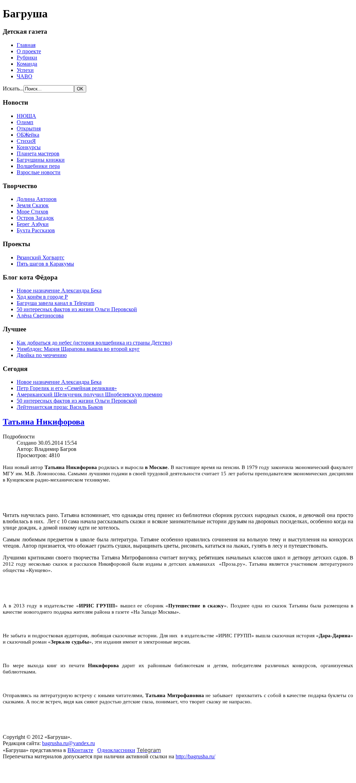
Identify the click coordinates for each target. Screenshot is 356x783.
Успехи (25, 70)
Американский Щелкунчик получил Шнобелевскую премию (89, 394)
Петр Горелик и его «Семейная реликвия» (67, 388)
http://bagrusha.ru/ (195, 756)
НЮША (26, 116)
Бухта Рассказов (36, 230)
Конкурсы (29, 147)
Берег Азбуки (33, 224)
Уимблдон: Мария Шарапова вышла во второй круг (78, 349)
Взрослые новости (38, 172)
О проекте (29, 51)
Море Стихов (32, 212)
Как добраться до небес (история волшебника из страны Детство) (94, 343)
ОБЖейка (28, 135)
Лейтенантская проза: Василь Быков (60, 407)
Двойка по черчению (42, 355)
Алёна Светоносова (40, 315)
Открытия (29, 128)
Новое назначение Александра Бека (59, 290)
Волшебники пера (38, 166)
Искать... (13, 88)
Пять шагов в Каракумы (45, 264)
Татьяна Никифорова (43, 421)
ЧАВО (24, 76)
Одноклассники (116, 750)
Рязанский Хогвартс (40, 257)
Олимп (25, 122)
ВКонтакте (80, 750)
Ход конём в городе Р (42, 297)
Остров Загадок (35, 218)
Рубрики (27, 57)
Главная (26, 45)
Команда (27, 64)
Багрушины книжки (41, 160)
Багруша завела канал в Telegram (55, 303)
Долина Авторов (37, 199)
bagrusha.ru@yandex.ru (68, 743)
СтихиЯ (26, 141)
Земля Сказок (33, 205)
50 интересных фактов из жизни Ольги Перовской (77, 309)
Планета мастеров (38, 153)
